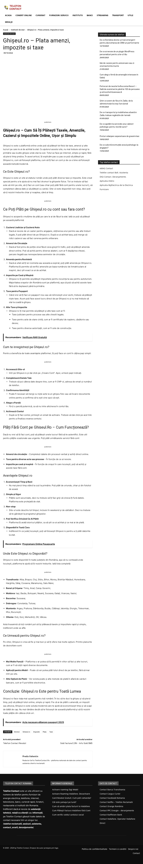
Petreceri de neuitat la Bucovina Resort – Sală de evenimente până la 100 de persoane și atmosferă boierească (120, 89)
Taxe (51, 732)
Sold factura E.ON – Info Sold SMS (76, 743)
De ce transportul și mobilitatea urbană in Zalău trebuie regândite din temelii (118, 113)
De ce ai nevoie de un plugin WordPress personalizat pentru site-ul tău (117, 53)
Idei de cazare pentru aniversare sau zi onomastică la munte (117, 64)
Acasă (5, 29)
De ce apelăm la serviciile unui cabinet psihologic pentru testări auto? (117, 125)
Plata (44, 732)
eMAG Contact (106, 168)
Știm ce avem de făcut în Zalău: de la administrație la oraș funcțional (116, 102)
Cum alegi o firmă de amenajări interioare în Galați (119, 76)
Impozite (36, 732)
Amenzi (17, 732)
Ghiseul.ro (26, 732)
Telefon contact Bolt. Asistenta (114, 172)
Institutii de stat (18, 29)
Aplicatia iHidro (107, 181)
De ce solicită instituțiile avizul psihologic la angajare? (119, 146)
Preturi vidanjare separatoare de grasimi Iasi (119, 136)
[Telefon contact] (19, 7)
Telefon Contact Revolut (14, 743)
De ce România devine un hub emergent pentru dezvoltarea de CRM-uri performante (119, 41)
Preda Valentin (30, 756)
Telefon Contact (23, 848)
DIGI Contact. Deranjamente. (113, 176)
